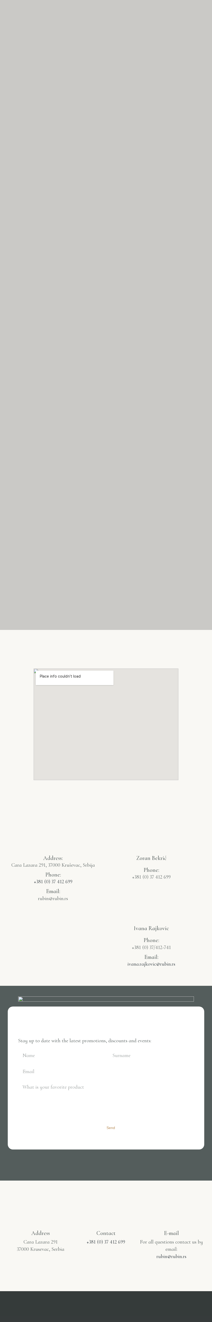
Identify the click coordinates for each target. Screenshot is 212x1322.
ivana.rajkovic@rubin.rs (151, 964)
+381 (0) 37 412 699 (53, 882)
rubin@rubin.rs (171, 1256)
